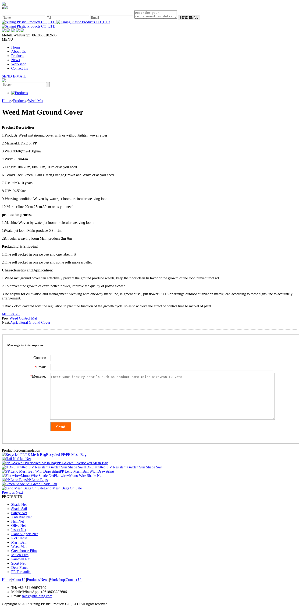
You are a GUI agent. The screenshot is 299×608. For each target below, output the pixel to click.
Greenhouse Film (24, 551)
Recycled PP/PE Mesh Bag (66, 455)
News (15, 60)
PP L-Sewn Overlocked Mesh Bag (82, 463)
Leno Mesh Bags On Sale (63, 488)
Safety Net (19, 513)
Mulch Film (19, 555)
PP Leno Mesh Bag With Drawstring (87, 471)
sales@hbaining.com (37, 596)
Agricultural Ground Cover (30, 322)
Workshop (18, 64)
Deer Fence (19, 567)
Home (15, 47)
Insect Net (18, 530)
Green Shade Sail (44, 484)
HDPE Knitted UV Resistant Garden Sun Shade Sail (123, 467)
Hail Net (24, 459)
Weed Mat (35, 101)
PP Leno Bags (37, 480)
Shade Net (19, 504)
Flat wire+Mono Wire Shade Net (78, 476)
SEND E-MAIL (14, 76)
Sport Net (18, 563)
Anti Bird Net (21, 517)
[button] (9, 492)
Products (17, 56)
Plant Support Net (24, 534)
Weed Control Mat (23, 318)
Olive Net (18, 525)
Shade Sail (19, 509)
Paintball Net (20, 559)
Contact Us (19, 68)
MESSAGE (11, 314)
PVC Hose (19, 538)
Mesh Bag (18, 542)
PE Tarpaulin (21, 572)
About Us (18, 51)
